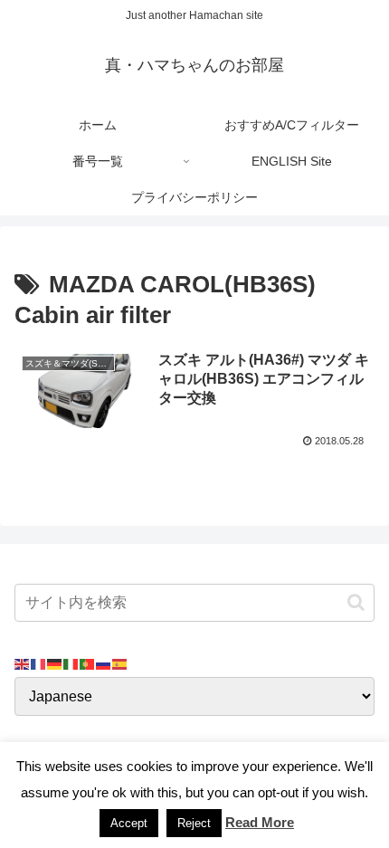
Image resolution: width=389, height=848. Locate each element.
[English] (22, 663)
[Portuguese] (88, 663)
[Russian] (104, 663)
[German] (55, 663)
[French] (39, 663)
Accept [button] (128, 823)
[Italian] (71, 663)
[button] (356, 602)
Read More (259, 822)
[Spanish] (120, 663)
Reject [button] (194, 823)
